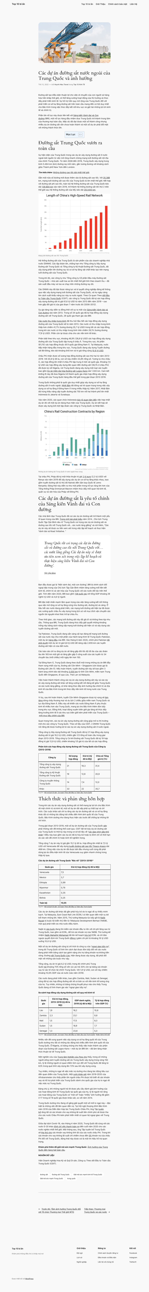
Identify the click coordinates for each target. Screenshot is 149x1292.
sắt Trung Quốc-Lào (60, 955)
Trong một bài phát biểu (71, 519)
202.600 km (89, 190)
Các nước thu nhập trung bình (52, 321)
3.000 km (73, 672)
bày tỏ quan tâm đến (87, 400)
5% (90, 1135)
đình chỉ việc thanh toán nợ (66, 1126)
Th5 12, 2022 (43, 84)
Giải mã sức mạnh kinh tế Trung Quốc (88, 1174)
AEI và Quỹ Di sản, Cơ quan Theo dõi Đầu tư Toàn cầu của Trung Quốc (69, 1035)
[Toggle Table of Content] (79, 135)
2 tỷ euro (87, 476)
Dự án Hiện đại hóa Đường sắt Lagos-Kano (67, 371)
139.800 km (47, 187)
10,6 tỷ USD (97, 350)
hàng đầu (53, 640)
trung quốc (71, 1178)
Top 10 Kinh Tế (79, 84)
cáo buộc (50, 929)
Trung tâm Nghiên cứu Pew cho (72, 1057)
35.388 (106, 178)
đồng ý (73, 938)
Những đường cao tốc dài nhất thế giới (71, 172)
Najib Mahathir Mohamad (56, 935)
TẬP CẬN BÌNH (50, 573)
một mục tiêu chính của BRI (51, 715)
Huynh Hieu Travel (61, 84)
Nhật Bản (66, 385)
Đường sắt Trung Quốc (60, 1174)
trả (45, 967)
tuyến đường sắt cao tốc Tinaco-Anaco (87, 846)
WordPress (29, 1279)
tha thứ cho (46, 1132)
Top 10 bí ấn (18, 4)
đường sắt (44, 1174)
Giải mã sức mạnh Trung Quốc (51, 1178)
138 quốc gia (81, 594)
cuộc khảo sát (79, 1074)
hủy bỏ (88, 935)
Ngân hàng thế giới (103, 1035)
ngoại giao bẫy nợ (100, 946)
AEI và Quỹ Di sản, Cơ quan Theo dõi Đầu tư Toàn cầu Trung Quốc (68, 792)
